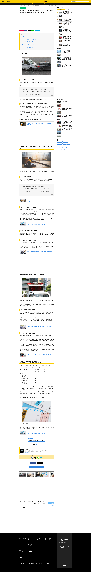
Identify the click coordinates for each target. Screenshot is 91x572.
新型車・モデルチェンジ (22, 538)
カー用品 (38, 3)
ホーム (21, 3)
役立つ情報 (29, 545)
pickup (62, 149)
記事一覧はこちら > (27, 452)
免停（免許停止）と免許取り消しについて (30, 42)
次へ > (39, 444)
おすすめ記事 (60, 143)
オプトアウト (40, 563)
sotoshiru (59, 147)
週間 (61, 9)
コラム (59, 149)
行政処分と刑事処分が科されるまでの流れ (30, 39)
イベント (52, 3)
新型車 (63, 147)
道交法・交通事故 (30, 5)
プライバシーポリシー (34, 563)
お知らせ (48, 563)
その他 (63, 3)
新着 (65, 149)
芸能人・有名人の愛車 (61, 145)
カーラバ (68, 143)
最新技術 (20, 539)
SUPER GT (29, 550)
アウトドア (38, 538)
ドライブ (38, 539)
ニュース (25, 3)
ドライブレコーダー (48, 538)
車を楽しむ (34, 3)
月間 (68, 9)
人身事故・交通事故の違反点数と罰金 (29, 41)
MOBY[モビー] (21, 5)
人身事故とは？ (25, 36)
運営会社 (20, 563)
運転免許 (29, 538)
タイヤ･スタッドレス (48, 539)
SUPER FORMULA (30, 551)
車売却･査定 (29, 543)
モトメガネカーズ (65, 141)
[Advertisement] (36, 21)
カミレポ (38, 550)
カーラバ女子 (60, 141)
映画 (20, 550)
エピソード (64, 143)
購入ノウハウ (30, 539)
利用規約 (53, 505)
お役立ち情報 (30, 3)
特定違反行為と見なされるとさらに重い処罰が (30, 44)
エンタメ (42, 3)
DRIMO (66, 147)
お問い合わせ (44, 563)
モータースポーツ (47, 3)
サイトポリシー (28, 563)
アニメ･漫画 (21, 551)
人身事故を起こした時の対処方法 (28, 47)
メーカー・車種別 (57, 3)
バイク (66, 145)
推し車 (69, 147)
